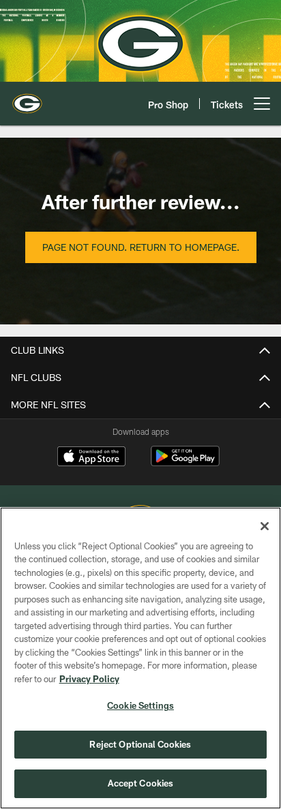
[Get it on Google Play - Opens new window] (185, 463)
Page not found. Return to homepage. (140, 247)
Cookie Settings (140, 705)
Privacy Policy (89, 678)
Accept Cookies (141, 783)
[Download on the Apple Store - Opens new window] (91, 458)
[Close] (265, 526)
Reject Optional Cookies (140, 744)
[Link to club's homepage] (27, 98)
